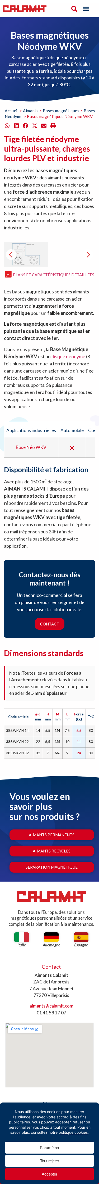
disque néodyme (68, 356)
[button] (86, 8)
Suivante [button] (88, 254)
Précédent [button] (11, 254)
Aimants (30, 110)
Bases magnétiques (61, 110)
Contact (49, 624)
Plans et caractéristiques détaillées (53, 274)
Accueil (11, 110)
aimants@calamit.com (51, 1006)
